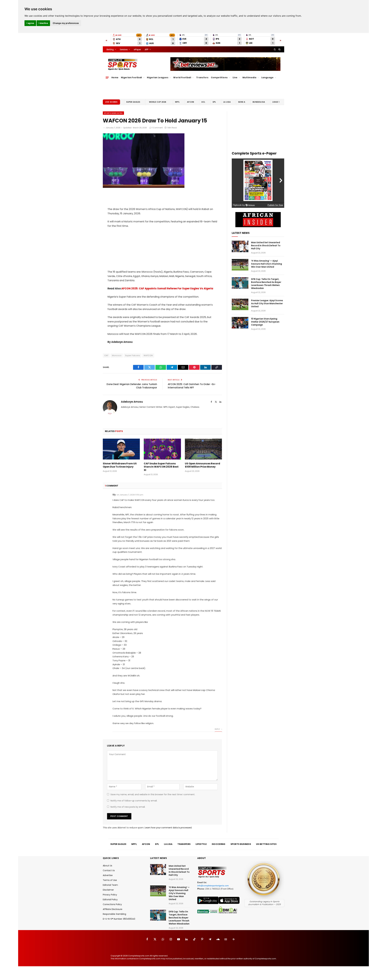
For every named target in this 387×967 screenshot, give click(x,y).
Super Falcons (132, 355)
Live (235, 77)
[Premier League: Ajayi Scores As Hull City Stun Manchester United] (240, 304)
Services (123, 49)
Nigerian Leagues (157, 77)
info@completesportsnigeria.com (213, 885)
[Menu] (107, 77)
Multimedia (249, 77)
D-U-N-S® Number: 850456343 (119, 918)
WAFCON (148, 355)
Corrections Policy (112, 904)
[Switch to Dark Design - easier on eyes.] (274, 49)
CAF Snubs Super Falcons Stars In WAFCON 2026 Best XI (161, 467)
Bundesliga (259, 102)
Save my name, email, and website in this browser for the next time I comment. (153, 794)
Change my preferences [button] (66, 23)
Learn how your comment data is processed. (168, 827)
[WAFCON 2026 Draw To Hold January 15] (143, 187)
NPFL (177, 102)
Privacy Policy (110, 894)
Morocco (116, 355)
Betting (110, 49)
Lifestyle (201, 844)
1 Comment (157, 127)
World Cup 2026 (157, 102)
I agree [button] (30, 23)
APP (146, 49)
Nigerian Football (131, 77)
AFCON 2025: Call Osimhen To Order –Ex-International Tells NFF (192, 386)
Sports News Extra (113, 113)
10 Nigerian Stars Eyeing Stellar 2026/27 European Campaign (265, 321)
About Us (107, 865)
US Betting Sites (266, 844)
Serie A (241, 102)
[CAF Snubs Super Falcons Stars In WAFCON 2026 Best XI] (162, 449)
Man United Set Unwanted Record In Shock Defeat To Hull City (265, 245)
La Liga (227, 102)
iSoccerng (218, 844)
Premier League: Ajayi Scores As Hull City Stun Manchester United (267, 303)
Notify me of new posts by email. (128, 806)
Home (115, 77)
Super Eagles (133, 102)
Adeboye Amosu (132, 401)
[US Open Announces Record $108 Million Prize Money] (203, 449)
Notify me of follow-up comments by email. (134, 800)
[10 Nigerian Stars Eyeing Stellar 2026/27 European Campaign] (240, 322)
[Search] (279, 49)
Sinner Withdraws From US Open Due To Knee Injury (120, 465)
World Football (182, 77)
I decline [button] (43, 23)
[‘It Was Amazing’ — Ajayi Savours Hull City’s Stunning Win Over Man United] (240, 264)
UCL (203, 102)
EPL (214, 102)
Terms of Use (110, 880)
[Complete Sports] (123, 64)
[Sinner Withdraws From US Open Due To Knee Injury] (121, 449)
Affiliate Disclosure (112, 909)
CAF (106, 355)
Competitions (219, 77)
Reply (217, 729)
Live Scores (111, 102)
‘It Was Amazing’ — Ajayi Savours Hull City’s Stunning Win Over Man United (266, 263)
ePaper (137, 49)
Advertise (108, 875)
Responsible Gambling (114, 914)
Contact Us (109, 870)
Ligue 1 (275, 102)
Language (267, 77)
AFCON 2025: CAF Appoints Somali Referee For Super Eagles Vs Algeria (167, 288)
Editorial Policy (110, 899)
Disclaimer (108, 889)
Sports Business (241, 844)
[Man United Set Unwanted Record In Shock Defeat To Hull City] (240, 246)
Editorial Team (110, 884)
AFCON (190, 102)
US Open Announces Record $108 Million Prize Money (202, 465)
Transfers (202, 77)
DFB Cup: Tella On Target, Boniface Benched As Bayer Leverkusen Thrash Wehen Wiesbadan (266, 284)
